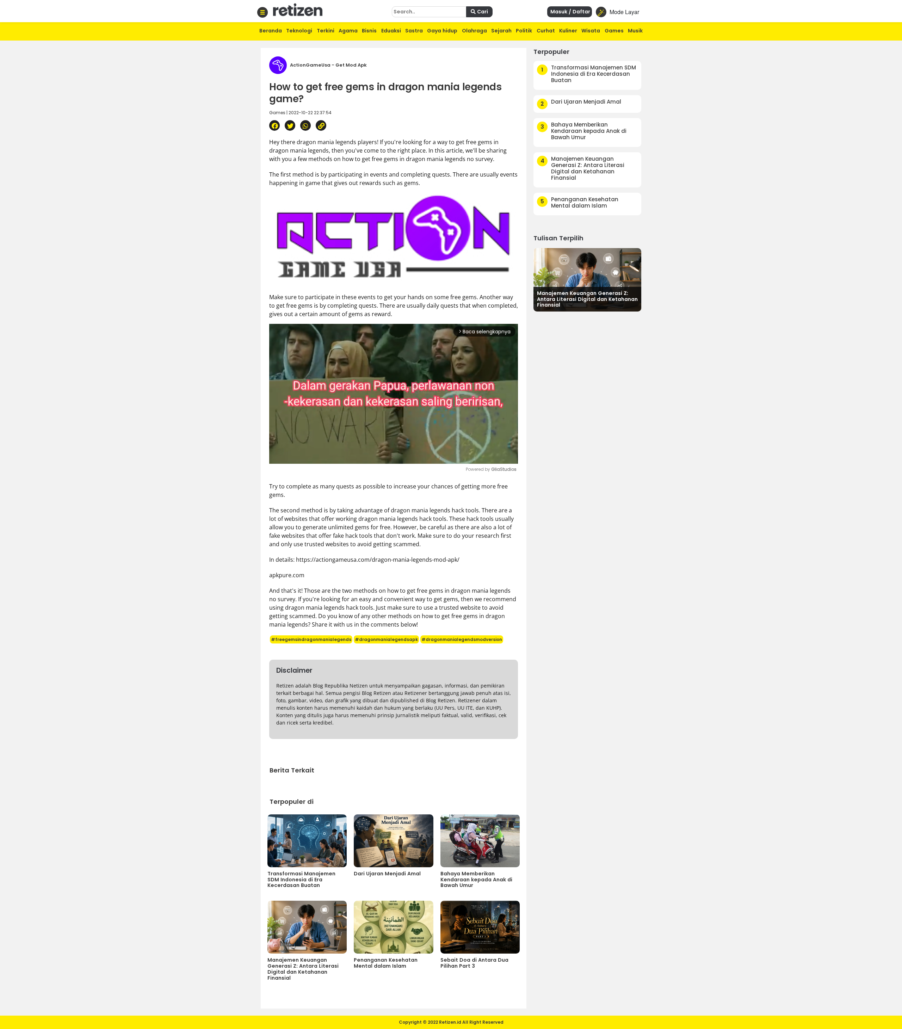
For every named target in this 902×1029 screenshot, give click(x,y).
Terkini (325, 30)
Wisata (590, 30)
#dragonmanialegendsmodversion (461, 639)
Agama (348, 30)
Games (614, 30)
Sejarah (501, 30)
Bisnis (369, 30)
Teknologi (299, 30)
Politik (524, 30)
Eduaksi (391, 30)
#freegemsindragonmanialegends (311, 639)
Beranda (270, 30)
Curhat (546, 30)
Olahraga (474, 30)
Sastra (414, 30)
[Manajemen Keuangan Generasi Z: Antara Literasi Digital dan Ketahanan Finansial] (587, 279)
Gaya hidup (442, 30)
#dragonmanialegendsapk (386, 639)
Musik (635, 30)
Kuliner (568, 30)
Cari (482, 11)
